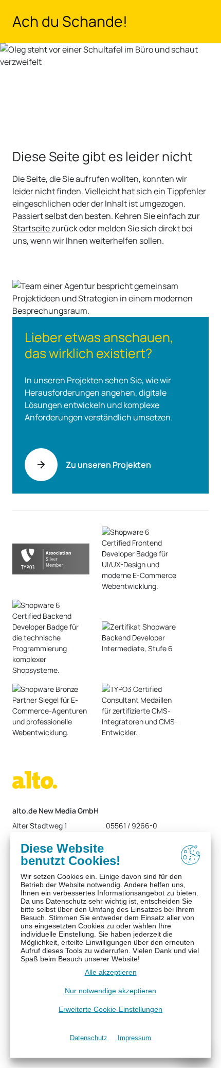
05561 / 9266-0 (131, 825)
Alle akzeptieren (111, 972)
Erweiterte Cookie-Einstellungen (110, 1009)
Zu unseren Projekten (108, 464)
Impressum (134, 1038)
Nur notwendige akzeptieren (110, 991)
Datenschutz (88, 1038)
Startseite (31, 228)
